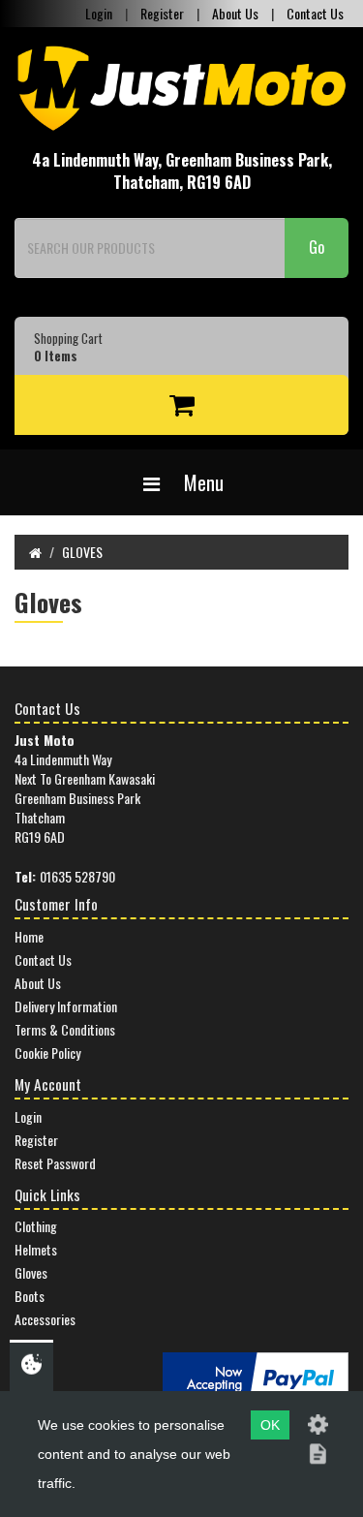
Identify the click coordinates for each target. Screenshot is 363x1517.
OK (270, 1425)
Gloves (31, 1272)
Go (316, 247)
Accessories (45, 1319)
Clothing (36, 1226)
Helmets (36, 1249)
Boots (30, 1295)
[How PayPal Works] (255, 1377)
